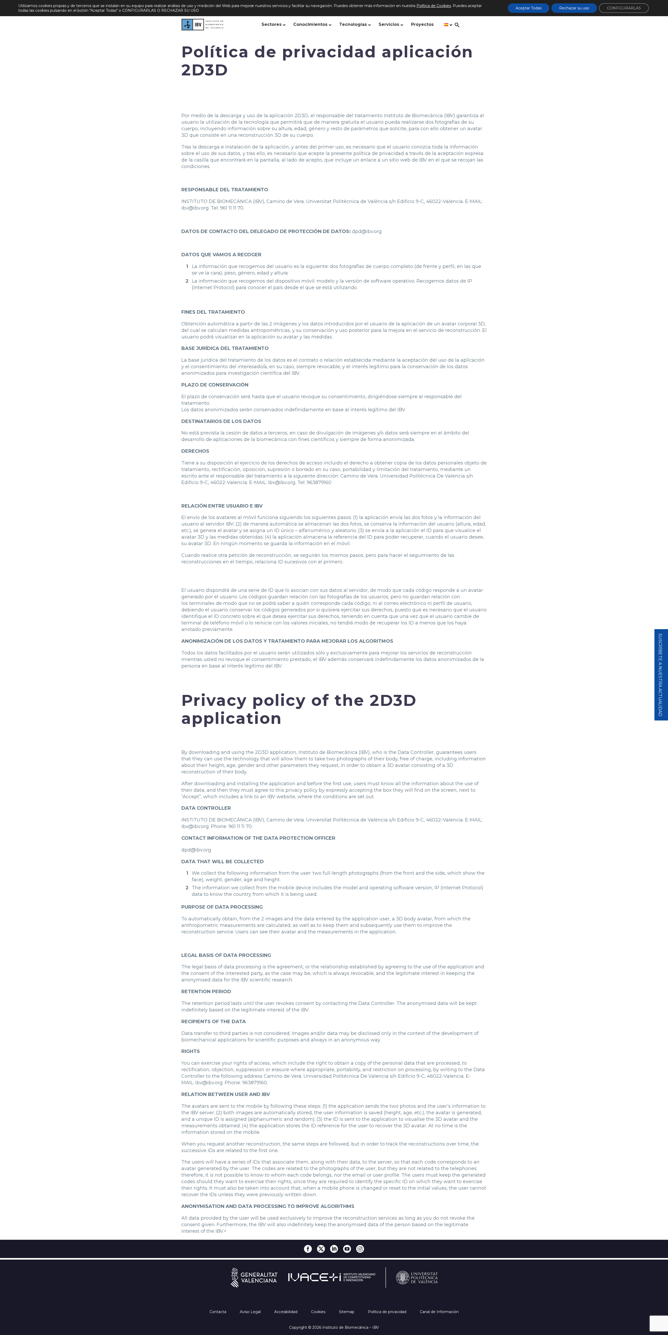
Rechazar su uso (574, 8)
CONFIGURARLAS (624, 8)
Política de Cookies (433, 5)
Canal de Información (439, 1311)
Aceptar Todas (528, 8)
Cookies (318, 1311)
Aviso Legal (251, 1311)
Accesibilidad (286, 1311)
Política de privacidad (387, 1311)
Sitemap (347, 1311)
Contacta (218, 1311)
